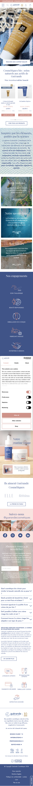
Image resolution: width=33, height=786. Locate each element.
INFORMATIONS (15, 738)
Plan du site (16, 783)
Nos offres (31, 781)
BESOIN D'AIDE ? (15, 734)
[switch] (28, 397)
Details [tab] (16, 363)
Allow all (16, 415)
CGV (16, 780)
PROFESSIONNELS (16, 741)
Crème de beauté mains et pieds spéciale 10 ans (8, 102)
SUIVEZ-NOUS (15, 744)
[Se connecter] (26, 5)
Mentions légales (16, 774)
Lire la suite (16, 199)
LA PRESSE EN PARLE (16, 504)
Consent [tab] (5, 363)
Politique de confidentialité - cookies (16, 777)
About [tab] (27, 363)
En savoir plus (9, 659)
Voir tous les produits (16, 123)
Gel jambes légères (25, 101)
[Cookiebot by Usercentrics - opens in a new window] (23, 358)
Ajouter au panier (8, 115)
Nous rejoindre (16, 771)
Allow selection (16, 420)
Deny (16, 426)
